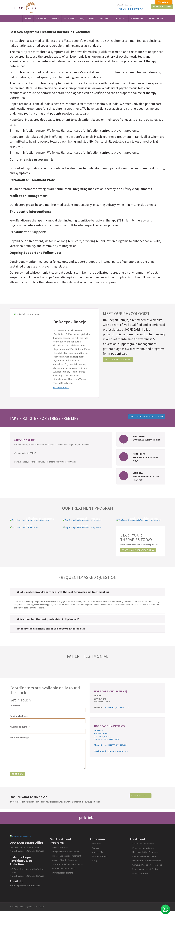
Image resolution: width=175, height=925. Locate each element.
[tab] (87, 592)
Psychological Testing (62, 872)
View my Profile (61, 387)
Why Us (55, 18)
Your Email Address (19, 716)
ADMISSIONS (137, 18)
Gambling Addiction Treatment (147, 864)
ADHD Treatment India (143, 843)
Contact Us (120, 18)
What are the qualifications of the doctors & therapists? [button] (51, 628)
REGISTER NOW (156, 18)
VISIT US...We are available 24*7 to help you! (146, 476)
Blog (91, 18)
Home (28, 18)
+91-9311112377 (130, 9)
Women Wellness (100, 856)
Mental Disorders (60, 847)
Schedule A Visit (162, 6)
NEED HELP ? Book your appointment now (146, 457)
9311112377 (109, 707)
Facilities (69, 18)
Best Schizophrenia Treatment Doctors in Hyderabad (50, 32)
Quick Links (86, 817)
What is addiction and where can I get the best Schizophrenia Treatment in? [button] (63, 592)
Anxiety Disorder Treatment (65, 860)
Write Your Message (19, 737)
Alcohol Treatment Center (144, 856)
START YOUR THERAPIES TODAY (138, 550)
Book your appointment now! (147, 416)
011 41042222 (122, 707)
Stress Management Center (145, 869)
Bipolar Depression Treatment (66, 855)
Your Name (15, 705)
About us (41, 18)
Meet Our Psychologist (118, 359)
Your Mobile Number (19, 726)
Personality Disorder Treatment (147, 860)
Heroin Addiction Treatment (145, 852)
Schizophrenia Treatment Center (67, 864)
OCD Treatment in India (63, 868)
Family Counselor (140, 873)
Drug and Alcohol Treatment (65, 851)
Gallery (104, 18)
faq (82, 18)
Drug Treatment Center (143, 847)
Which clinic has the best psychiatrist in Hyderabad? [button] (48, 619)
